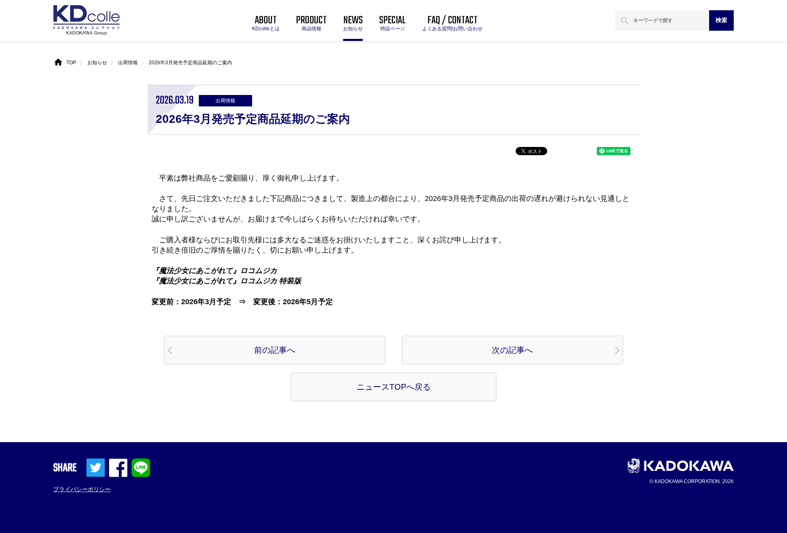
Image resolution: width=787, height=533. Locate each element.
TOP (71, 62)
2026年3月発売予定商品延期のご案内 (190, 62)
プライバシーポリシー (82, 489)
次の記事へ (512, 350)
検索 (721, 20)
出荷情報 (128, 62)
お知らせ (97, 62)
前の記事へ (274, 350)
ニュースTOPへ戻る (394, 386)
